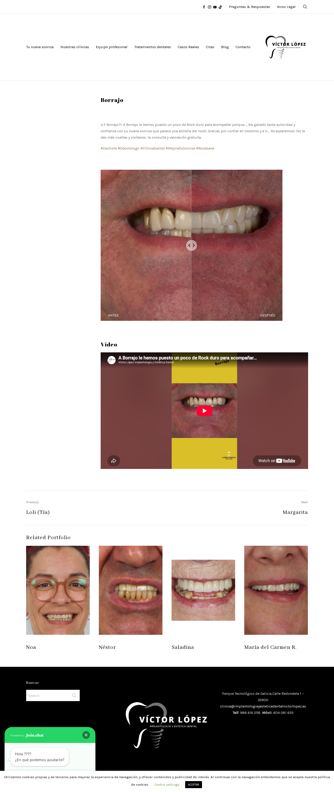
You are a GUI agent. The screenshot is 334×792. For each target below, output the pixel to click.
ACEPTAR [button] (193, 784)
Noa (31, 647)
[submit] (74, 695)
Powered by (17, 735)
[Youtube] (215, 7)
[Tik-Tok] (220, 7)
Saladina (183, 647)
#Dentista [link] (109, 148)
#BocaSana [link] (205, 148)
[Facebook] (204, 7)
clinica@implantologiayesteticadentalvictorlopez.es (263, 706)
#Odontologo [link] (129, 148)
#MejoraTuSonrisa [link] (180, 148)
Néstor (107, 647)
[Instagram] (209, 7)
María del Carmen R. (270, 647)
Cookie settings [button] (166, 784)
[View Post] (58, 590)
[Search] (305, 7)
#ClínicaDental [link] (152, 148)
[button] (86, 735)
